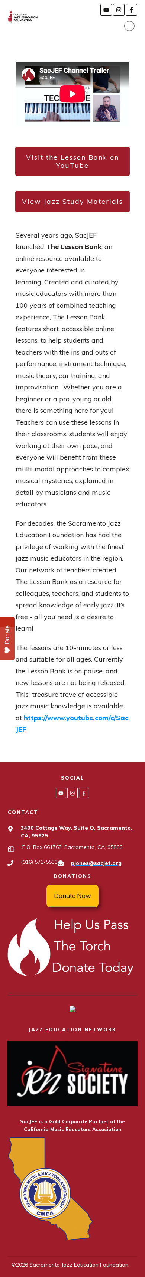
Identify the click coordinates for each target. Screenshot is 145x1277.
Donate (7, 634)
